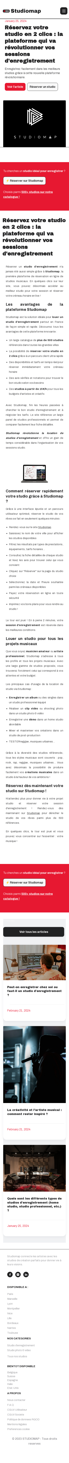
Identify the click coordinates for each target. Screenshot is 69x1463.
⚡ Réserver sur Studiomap (24, 180)
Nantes (11, 1328)
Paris (10, 1294)
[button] (63, 11)
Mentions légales (17, 1424)
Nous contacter (16, 1400)
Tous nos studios (17, 1356)
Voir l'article (15, 86)
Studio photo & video (19, 1350)
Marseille (12, 1298)
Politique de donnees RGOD (23, 1419)
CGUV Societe (15, 1414)
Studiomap (44, 527)
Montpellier (13, 1308)
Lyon (10, 1303)
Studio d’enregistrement (21, 1345)
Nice (10, 1313)
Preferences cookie (18, 1429)
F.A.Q (10, 1405)
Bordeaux (12, 1323)
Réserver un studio (42, 86)
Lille (9, 1318)
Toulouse (12, 1332)
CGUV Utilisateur (17, 1409)
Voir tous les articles (33, 931)
